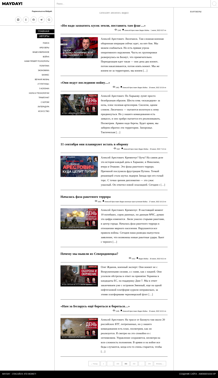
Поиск (46, 43)
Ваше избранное (41, 52)
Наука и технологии (39, 93)
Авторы (44, 36)
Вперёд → (160, 364)
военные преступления (133, 202)
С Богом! (45, 102)
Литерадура (43, 107)
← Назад (94, 364)
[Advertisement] (196, 65)
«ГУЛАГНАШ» (43, 84)
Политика (44, 66)
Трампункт (44, 98)
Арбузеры (44, 48)
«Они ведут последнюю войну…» (85, 82)
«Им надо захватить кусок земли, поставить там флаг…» (103, 25)
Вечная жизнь (42, 79)
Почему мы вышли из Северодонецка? (89, 253)
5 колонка (44, 89)
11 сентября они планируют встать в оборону (94, 144)
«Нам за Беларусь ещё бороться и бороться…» (95, 306)
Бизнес (45, 75)
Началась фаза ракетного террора (86, 196)
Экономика (43, 70)
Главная (43, 31)
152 (134, 364)
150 (117, 364)
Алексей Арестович (131, 30)
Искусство (43, 111)
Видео (142, 30)
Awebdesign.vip (207, 374)
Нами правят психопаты (36, 61)
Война (46, 57)
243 (149, 364)
